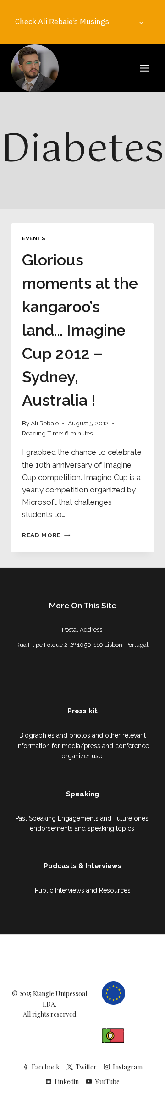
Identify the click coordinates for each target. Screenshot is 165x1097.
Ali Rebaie (45, 423)
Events (34, 238)
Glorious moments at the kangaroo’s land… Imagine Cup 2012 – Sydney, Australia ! (80, 330)
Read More (46, 535)
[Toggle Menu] (144, 68)
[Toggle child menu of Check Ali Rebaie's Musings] (142, 22)
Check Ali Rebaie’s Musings (62, 22)
